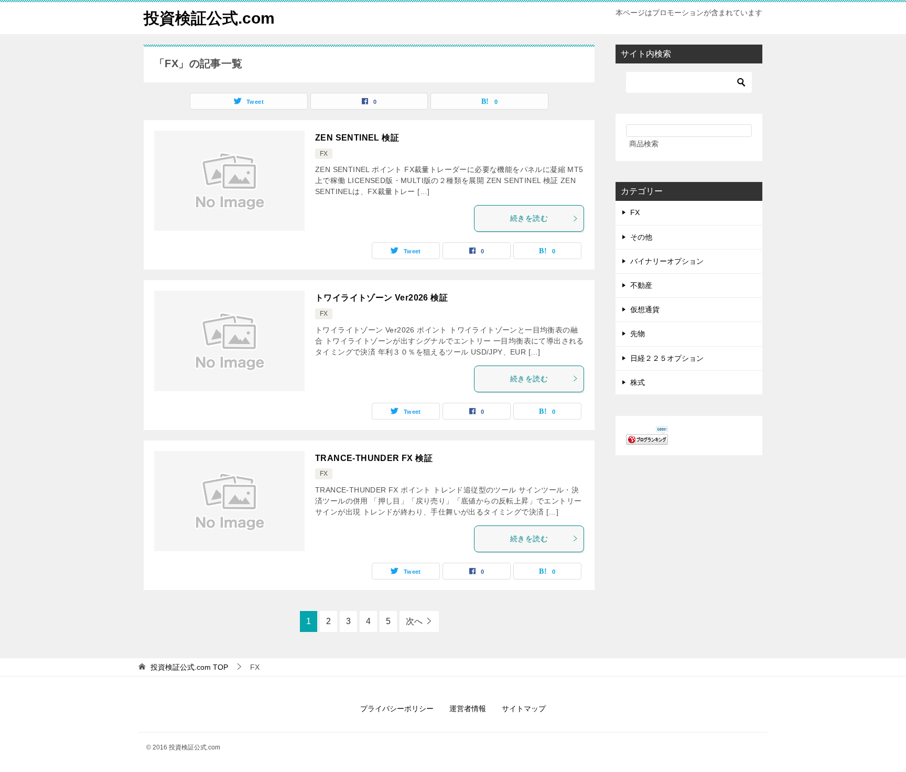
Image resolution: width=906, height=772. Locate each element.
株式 (637, 382)
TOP (189, 667)
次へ (414, 621)
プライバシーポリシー (397, 708)
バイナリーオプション (667, 261)
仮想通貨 (645, 309)
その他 (641, 237)
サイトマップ (524, 708)
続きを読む (529, 218)
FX (324, 153)
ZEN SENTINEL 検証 (357, 137)
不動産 (641, 285)
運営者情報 (467, 708)
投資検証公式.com (209, 18)
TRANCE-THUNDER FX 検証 (374, 458)
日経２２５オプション (667, 358)
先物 (637, 333)
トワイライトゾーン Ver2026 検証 (381, 297)
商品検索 (644, 144)
